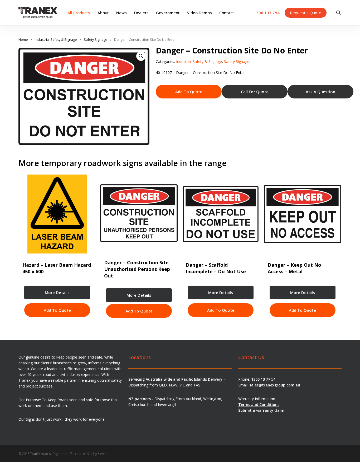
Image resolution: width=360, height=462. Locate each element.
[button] (141, 56)
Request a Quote (305, 12)
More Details (57, 292)
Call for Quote (255, 91)
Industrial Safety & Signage (56, 39)
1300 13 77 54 (263, 379)
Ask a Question (320, 91)
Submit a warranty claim (261, 410)
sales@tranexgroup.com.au (274, 385)
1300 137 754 (267, 12)
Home (23, 39)
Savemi (103, 453)
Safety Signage (95, 39)
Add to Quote (188, 91)
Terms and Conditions (258, 404)
